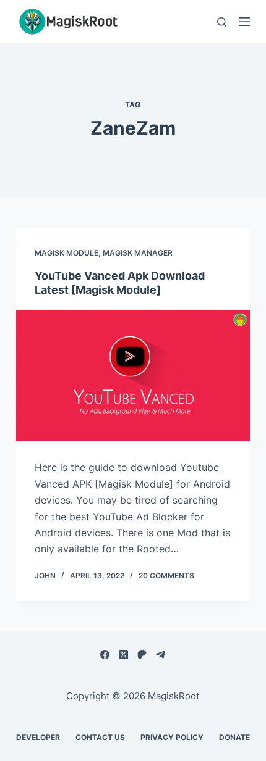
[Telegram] (160, 654)
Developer (38, 737)
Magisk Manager (138, 252)
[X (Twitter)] (123, 654)
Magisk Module (66, 252)
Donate (234, 737)
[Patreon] (142, 654)
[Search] (221, 22)
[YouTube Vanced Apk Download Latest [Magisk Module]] (133, 375)
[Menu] (244, 21)
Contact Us (100, 737)
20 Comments (166, 575)
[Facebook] (104, 654)
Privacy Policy (172, 737)
